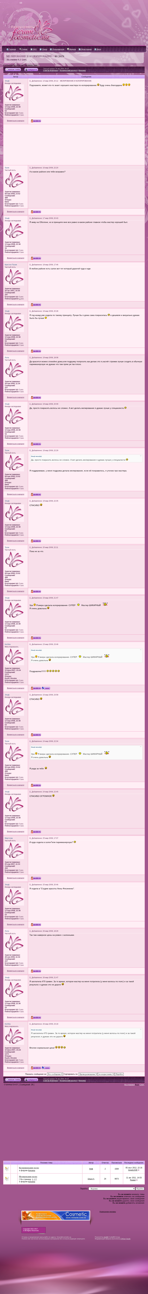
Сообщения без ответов (13, 65)
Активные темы (31, 65)
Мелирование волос (28, 1176)
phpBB (106, 1237)
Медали (72, 49)
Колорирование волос (29, 1167)
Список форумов (50, 71)
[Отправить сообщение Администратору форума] (12, 3)
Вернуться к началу (15, 121)
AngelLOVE (132, 1170)
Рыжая (133, 1180)
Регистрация (86, 49)
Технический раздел (68, 71)
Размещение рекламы (108, 1212)
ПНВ (91, 1169)
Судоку (24, 49)
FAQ (34, 49)
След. (24, 60)
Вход (99, 49)
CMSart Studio (125, 1239)
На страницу (12, 60)
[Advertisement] (74, 144)
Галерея (12, 49)
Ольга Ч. (91, 1179)
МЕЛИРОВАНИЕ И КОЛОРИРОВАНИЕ (29, 56)
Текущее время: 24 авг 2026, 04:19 (56, 69)
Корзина (82, 71)
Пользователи (58, 49)
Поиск (44, 49)
